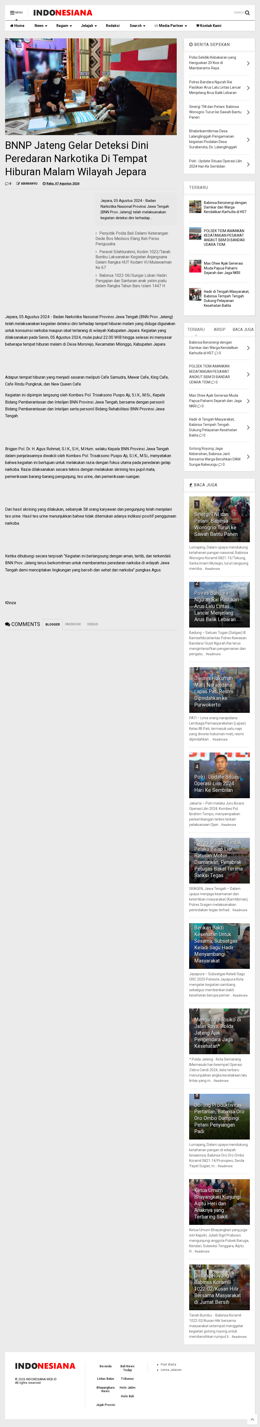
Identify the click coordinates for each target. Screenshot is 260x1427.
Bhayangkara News (105, 1389)
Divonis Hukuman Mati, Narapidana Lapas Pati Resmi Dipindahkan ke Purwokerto (213, 691)
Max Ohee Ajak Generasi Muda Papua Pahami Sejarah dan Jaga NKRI (223, 268)
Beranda (105, 1366)
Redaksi (113, 26)
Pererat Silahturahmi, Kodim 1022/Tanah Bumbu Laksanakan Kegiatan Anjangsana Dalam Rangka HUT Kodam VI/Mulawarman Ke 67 (133, 259)
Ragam (62, 26)
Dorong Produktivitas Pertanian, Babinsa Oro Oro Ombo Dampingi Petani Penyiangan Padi (219, 1118)
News (39, 26)
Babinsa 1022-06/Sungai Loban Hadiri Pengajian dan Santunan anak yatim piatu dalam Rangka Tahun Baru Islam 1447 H (131, 280)
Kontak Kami (210, 26)
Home (18, 26)
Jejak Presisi (105, 1405)
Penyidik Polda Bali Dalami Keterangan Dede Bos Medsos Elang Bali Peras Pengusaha (131, 238)
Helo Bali (127, 1396)
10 (198, 1265)
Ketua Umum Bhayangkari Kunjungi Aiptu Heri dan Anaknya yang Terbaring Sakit (217, 1203)
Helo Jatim (127, 1387)
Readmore (212, 569)
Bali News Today (127, 1368)
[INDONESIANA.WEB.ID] (63, 14)
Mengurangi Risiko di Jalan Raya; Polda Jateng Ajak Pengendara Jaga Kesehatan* (217, 1033)
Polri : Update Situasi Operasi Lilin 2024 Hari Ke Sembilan (217, 783)
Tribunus (127, 1379)
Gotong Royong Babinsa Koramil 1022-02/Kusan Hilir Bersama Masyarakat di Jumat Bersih (217, 1289)
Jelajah (87, 26)
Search (136, 26)
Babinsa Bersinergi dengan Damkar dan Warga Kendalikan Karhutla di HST (225, 207)
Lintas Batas (105, 1379)
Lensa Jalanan (171, 1370)
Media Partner (170, 26)
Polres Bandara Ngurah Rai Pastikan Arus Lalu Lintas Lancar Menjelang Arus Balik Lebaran (216, 606)
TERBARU (198, 187)
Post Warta (168, 1364)
